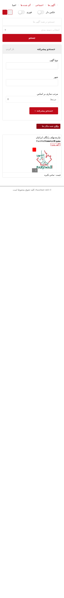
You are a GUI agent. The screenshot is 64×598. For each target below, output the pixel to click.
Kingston (32, 547)
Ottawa (32, 284)
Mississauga (32, 277)
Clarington (32, 405)
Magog (32, 462)
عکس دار (50, 12)
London (32, 370)
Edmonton (32, 327)
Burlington (32, 341)
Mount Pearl (32, 483)
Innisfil (32, 504)
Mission (32, 533)
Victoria (32, 412)
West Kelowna (32, 518)
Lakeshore (32, 433)
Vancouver (32, 263)
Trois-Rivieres (32, 575)
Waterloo (32, 362)
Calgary (32, 313)
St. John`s (32, 469)
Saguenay (32, 568)
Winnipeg (32, 306)
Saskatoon (32, 440)
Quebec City (32, 299)
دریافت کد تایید (32, 214)
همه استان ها (32, 249)
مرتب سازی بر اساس (47, 94)
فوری (29, 12)
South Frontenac (32, 554)
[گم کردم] (32, 65)
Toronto (32, 256)
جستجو (32, 38)
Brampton (32, 292)
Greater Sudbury (32, 540)
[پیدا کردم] (32, 67)
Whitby (32, 398)
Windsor (32, 426)
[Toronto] (32, 81)
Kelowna (32, 511)
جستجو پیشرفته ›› (43, 110)
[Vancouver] (32, 84)
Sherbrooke (32, 455)
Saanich (32, 419)
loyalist (32, 561)
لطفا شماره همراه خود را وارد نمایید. (41, 196)
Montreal (32, 270)
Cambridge (32, 355)
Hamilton (32, 334)
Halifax (32, 384)
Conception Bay (32, 476)
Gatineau (32, 320)
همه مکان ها (50, 126)
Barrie (32, 497)
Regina (32, 448)
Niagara (32, 377)
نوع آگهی (54, 60)
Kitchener (32, 348)
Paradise (32, 490)
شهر (56, 77)
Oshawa (32, 391)
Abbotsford (32, 526)
